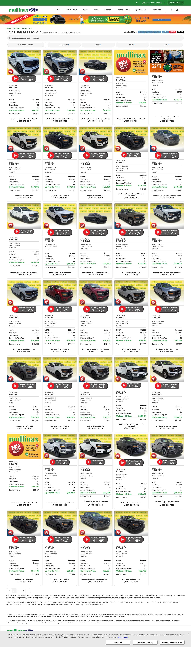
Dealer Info (156, 10)
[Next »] (28, 590)
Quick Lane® (141, 10)
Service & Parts (123, 10)
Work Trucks (72, 10)
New (59, 10)
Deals (96, 10)
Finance (108, 10)
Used (85, 10)
